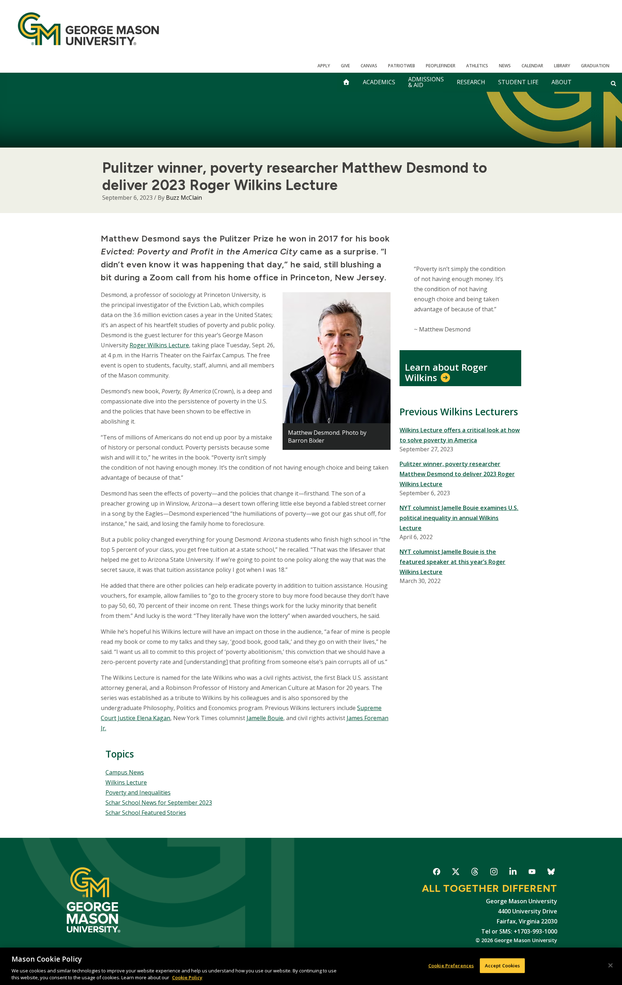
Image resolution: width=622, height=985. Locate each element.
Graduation (595, 66)
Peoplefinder (440, 66)
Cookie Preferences (451, 965)
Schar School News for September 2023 (158, 802)
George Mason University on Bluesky (551, 873)
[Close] (610, 965)
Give (345, 66)
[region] (311, 966)
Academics (379, 82)
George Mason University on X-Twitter (455, 873)
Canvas (369, 66)
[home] (346, 82)
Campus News (124, 772)
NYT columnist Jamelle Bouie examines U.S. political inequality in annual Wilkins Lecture (459, 518)
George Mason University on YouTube (532, 873)
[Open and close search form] (613, 83)
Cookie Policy (187, 977)
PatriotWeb (401, 66)
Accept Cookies (502, 965)
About (561, 82)
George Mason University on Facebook (436, 873)
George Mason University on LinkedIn (512, 873)
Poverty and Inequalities (138, 792)
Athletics (477, 66)
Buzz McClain (184, 198)
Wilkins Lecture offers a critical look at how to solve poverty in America (460, 435)
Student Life (518, 82)
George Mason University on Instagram (493, 873)
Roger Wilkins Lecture (159, 345)
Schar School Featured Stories (145, 813)
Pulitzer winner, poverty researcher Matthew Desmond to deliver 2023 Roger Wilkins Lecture (457, 474)
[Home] (88, 29)
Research (471, 82)
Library (562, 66)
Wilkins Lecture (126, 782)
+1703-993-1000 (535, 931)
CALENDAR (532, 66)
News (505, 66)
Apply (323, 66)
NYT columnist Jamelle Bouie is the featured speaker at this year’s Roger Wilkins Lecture (452, 562)
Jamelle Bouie (265, 718)
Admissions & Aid (426, 82)
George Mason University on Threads (474, 873)
